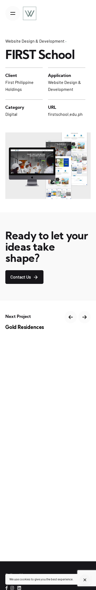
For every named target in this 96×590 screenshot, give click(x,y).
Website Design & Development (35, 40)
